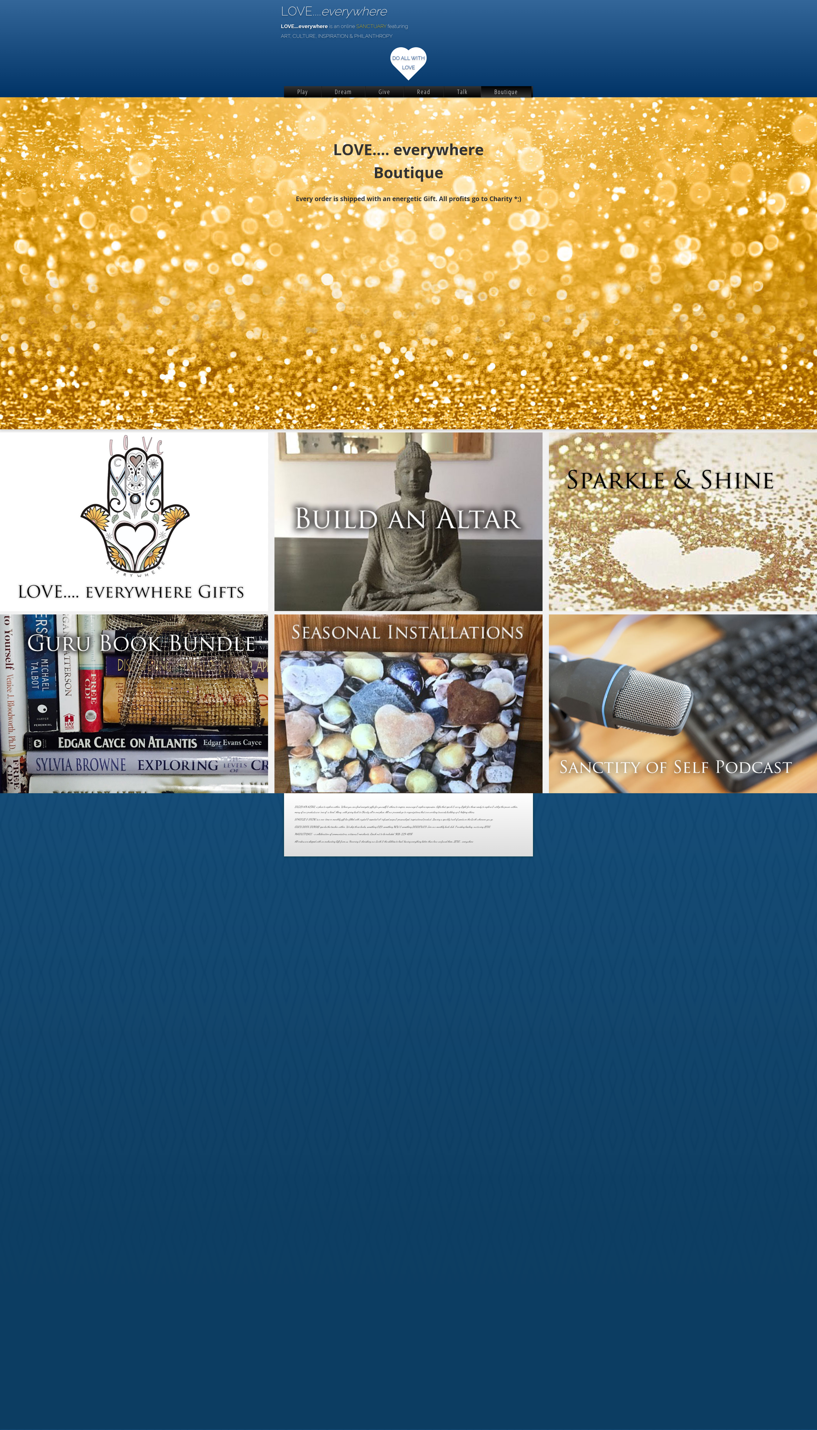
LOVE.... (333, 11)
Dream (343, 91)
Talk (462, 91)
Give (384, 91)
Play (302, 91)
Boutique (506, 91)
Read (423, 91)
